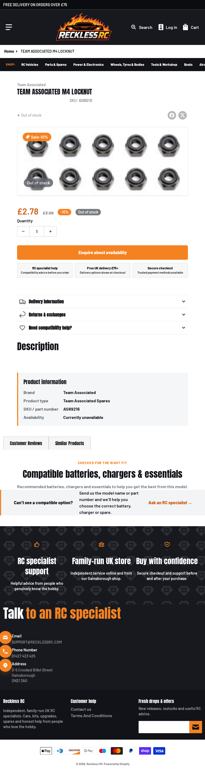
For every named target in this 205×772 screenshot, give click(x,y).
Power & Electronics (88, 64)
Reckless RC (14, 701)
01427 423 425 (23, 656)
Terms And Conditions (91, 715)
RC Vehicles (29, 64)
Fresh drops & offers (156, 701)
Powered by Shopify (116, 764)
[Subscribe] (195, 727)
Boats (188, 64)
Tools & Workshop (164, 64)
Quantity (25, 220)
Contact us (81, 709)
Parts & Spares (55, 64)
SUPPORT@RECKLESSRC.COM (37, 642)
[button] (8, 27)
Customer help (83, 701)
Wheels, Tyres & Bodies (127, 64)
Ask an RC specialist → (170, 502)
